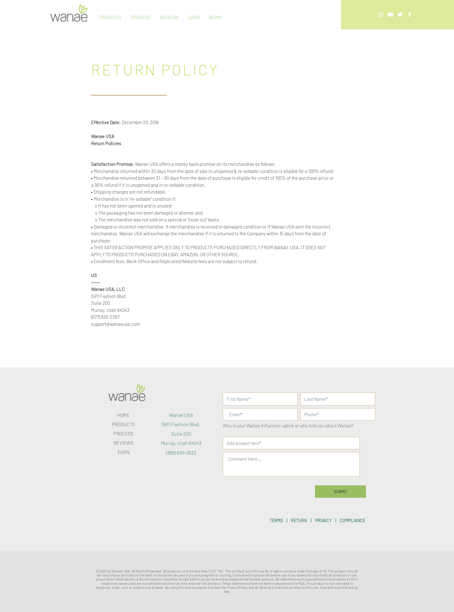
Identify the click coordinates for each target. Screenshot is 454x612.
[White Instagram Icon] (380, 14)
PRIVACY (323, 520)
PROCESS (123, 433)
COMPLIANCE (352, 520)
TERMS (276, 520)
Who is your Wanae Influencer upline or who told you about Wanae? (288, 425)
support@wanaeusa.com (115, 324)
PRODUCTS (123, 424)
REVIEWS (123, 443)
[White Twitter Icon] (400, 14)
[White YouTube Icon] (390, 14)
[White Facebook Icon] (409, 14)
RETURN (299, 520)
